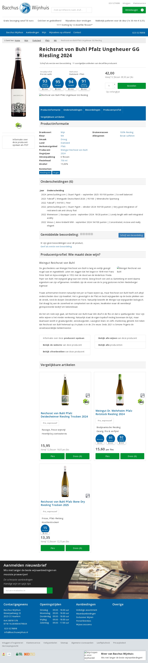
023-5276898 (114, 3)
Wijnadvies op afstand (60, 32)
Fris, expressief (50, 423)
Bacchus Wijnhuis (14, 32)
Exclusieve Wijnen (84, 617)
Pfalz (47, 40)
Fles (53, 456)
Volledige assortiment (86, 610)
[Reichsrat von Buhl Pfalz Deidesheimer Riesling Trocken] (65, 389)
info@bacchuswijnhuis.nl (16, 632)
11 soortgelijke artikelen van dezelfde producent (94, 63)
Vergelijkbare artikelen (52, 117)
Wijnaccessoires (84, 624)
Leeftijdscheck (103, 642)
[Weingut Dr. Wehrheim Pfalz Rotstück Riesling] (120, 389)
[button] (45, 83)
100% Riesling (126, 132)
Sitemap (64, 642)
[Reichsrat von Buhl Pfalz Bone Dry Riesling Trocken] (65, 481)
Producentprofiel (112, 109)
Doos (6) (77, 456)
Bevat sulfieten (127, 135)
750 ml (64, 160)
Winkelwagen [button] (134, 10)
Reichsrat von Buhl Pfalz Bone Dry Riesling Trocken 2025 (63, 503)
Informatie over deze (63, 338)
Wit (55, 40)
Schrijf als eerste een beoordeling (55, 63)
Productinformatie (50, 109)
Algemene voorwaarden (82, 642)
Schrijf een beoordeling (131, 235)
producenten (110, 345)
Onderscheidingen (72, 109)
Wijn (44, 32)
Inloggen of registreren (12, 642)
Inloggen (126, 3)
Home (17, 40)
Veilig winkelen (50, 642)
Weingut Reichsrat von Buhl (74, 150)
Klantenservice (139, 3)
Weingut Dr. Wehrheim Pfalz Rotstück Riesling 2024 (114, 412)
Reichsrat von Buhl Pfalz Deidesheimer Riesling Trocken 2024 (64, 415)
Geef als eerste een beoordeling (56, 246)
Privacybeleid (119, 642)
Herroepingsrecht (10, 646)
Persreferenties (83, 620)
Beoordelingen (92, 109)
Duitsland (37, 40)
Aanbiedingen (32, 32)
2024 (63, 153)
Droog (64, 139)
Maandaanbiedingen (86, 613)
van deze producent (62, 345)
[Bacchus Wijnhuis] (26, 8)
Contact (77, 32)
